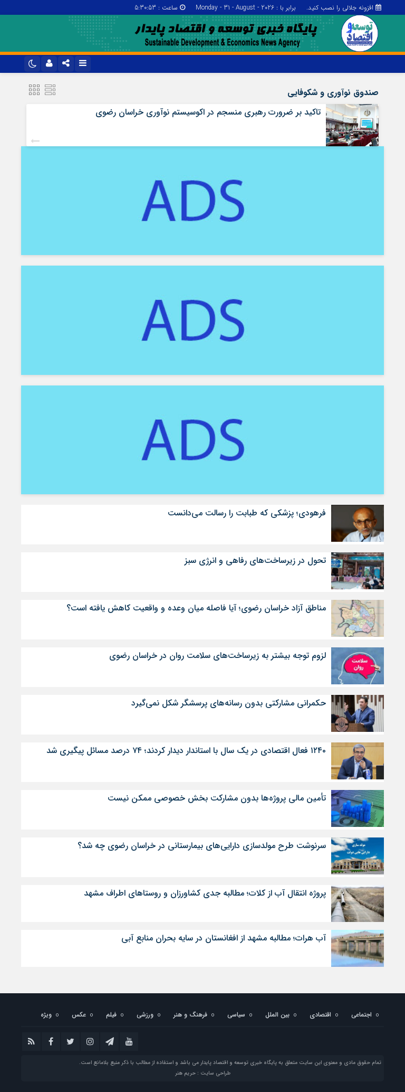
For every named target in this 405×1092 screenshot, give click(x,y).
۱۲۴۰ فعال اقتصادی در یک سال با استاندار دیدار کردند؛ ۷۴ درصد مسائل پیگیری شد (186, 750)
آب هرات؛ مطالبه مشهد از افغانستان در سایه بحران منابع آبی (223, 938)
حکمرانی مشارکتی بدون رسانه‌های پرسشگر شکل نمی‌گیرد (228, 703)
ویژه (46, 1015)
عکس (79, 1015)
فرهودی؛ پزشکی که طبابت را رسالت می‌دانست (247, 513)
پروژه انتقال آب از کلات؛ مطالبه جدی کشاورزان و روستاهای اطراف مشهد (205, 893)
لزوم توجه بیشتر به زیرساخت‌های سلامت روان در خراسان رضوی (217, 655)
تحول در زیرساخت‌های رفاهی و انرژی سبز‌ (255, 560)
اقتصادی (320, 1015)
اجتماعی (361, 1015)
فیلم (111, 1015)
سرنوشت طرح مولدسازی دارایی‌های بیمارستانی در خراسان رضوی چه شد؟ (202, 845)
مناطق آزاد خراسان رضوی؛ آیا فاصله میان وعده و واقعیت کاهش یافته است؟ (196, 608)
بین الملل (277, 1015)
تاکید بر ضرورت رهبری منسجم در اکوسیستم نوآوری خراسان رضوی (208, 112)
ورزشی (145, 1015)
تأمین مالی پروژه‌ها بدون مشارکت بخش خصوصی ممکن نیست (217, 798)
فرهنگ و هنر (190, 1015)
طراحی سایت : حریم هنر (202, 1073)
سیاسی (236, 1015)
